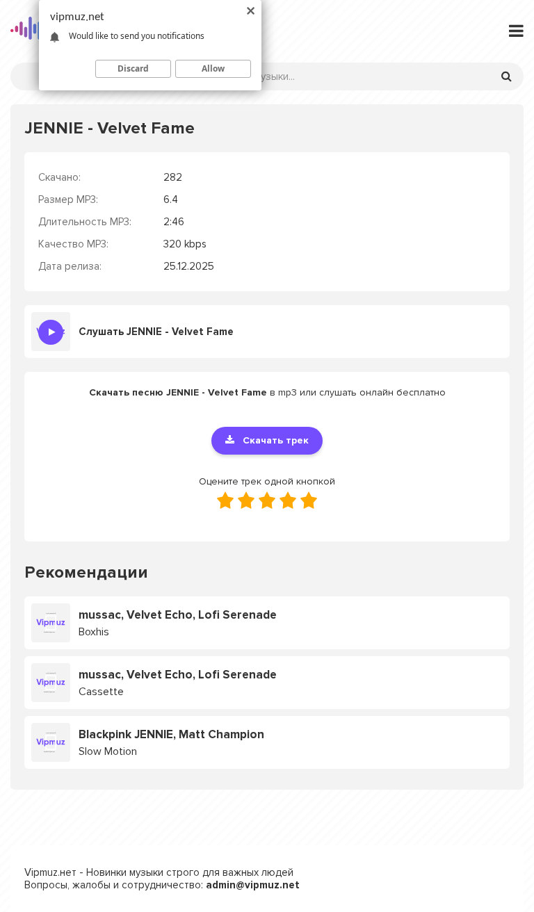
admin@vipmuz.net (253, 885)
